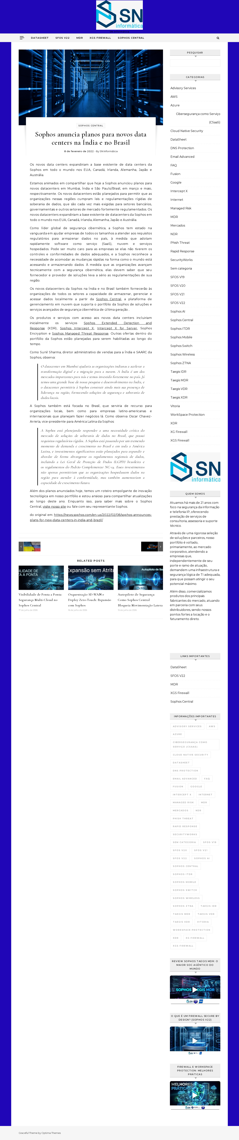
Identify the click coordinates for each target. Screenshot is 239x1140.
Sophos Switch (181, 346)
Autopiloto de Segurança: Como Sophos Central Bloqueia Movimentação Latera (140, 599)
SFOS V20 (177, 285)
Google (175, 182)
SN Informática (109, 151)
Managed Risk (180, 208)
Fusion (175, 174)
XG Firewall (178, 432)
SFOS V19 (177, 277)
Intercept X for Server (117, 328)
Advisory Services (183, 88)
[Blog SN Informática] (119, 15)
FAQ (173, 165)
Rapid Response (182, 251)
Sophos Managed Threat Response (80, 333)
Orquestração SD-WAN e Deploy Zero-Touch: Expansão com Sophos (89, 599)
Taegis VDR (178, 389)
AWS (174, 97)
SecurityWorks (181, 260)
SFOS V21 (177, 294)
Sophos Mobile (181, 337)
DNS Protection (182, 148)
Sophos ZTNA (180, 363)
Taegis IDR (178, 371)
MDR (79, 37)
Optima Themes (51, 1132)
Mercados (177, 225)
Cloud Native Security (186, 131)
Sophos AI (177, 311)
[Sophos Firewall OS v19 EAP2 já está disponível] (154, 546)
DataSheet (40, 37)
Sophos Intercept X (77, 328)
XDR (173, 423)
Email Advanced (182, 157)
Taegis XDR (178, 397)
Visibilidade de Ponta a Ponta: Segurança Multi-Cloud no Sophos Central (40, 599)
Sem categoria (181, 268)
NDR (174, 234)
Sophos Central (131, 37)
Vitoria (175, 406)
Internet (176, 199)
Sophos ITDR (180, 328)
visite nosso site (54, 506)
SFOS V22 (62, 37)
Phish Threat (180, 242)
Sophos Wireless (182, 354)
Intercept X (179, 191)
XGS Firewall (100, 37)
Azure (175, 105)
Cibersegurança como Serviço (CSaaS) (198, 118)
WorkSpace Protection (187, 414)
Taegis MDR (179, 380)
